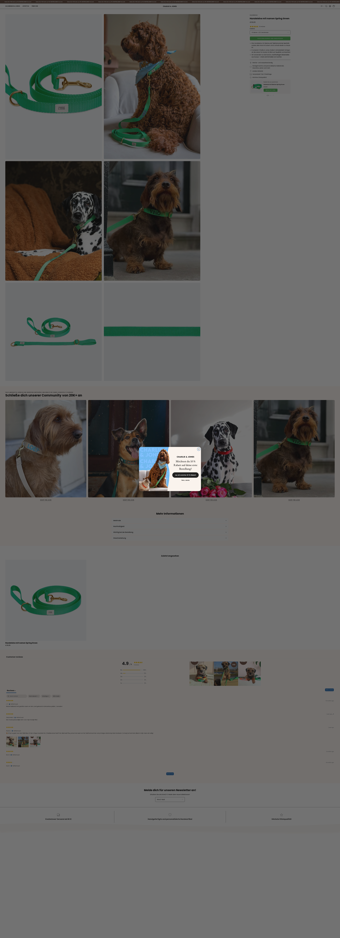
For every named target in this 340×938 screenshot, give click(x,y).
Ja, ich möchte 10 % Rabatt (185, 475)
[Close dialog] (198, 449)
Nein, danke (186, 480)
